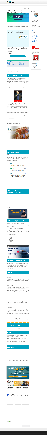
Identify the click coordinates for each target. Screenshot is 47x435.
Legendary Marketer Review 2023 (35, 34)
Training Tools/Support (21, 63)
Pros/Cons (20, 62)
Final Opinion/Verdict (21, 64)
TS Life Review (33, 41)
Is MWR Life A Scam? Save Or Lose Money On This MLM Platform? (16, 11)
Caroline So (28, 8)
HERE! (32, 30)
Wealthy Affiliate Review (34, 40)
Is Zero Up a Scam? (34, 38)
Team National (21, 113)
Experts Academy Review (34, 35)
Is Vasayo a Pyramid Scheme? (35, 37)
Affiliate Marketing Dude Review (35, 36)
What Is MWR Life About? (10, 62)
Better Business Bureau (21, 156)
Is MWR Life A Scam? (9, 63)
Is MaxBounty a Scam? (34, 39)
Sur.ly (35, 67)
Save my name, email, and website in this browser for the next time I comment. (16, 406)
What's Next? (20, 65)
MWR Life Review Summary (10, 61)
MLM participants (20, 349)
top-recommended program (14, 350)
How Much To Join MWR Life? (22, 61)
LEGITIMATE (12, 396)
